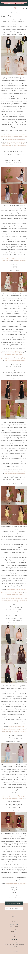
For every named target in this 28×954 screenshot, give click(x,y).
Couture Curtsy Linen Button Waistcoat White (16, 589)
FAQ (14, 936)
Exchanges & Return (14, 928)
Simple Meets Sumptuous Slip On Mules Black (11, 352)
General (12, 12)
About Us (14, 914)
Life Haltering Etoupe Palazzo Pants (16, 726)
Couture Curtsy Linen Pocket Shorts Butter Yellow (12, 598)
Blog (14, 919)
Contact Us (14, 916)
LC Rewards (14, 933)
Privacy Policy (14, 949)
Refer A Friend (14, 934)
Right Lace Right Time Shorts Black (9, 143)
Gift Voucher (14, 931)
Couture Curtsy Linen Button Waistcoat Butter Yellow (14, 591)
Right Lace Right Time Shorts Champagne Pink (16, 142)
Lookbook (14, 921)
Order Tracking (14, 929)
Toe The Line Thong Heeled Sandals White (17, 137)
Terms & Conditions (14, 951)
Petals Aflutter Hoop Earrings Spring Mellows (15, 139)
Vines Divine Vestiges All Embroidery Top (16, 351)
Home (8, 12)
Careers (14, 918)
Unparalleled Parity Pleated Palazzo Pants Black (12, 728)
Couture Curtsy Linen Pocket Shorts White (16, 597)
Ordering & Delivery (14, 926)
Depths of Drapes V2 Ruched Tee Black (14, 257)
